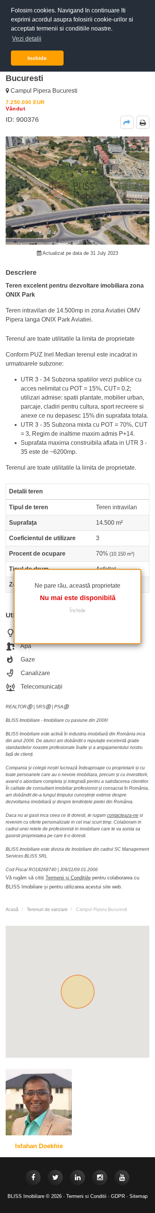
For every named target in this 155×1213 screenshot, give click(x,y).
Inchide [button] (37, 58)
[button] (127, 122)
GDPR (118, 1196)
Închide (77, 610)
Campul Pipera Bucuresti (43, 90)
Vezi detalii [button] (26, 38)
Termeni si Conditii (86, 1196)
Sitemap (138, 1196)
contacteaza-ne (122, 815)
